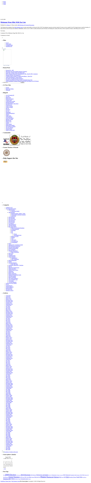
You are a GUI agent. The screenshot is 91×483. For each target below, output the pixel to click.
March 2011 (8, 365)
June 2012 (8, 347)
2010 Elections (12, 217)
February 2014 (9, 324)
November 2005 (9, 442)
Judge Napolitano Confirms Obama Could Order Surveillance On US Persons (22, 81)
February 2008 (9, 409)
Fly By (7, 284)
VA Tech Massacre (12, 282)
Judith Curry (8, 115)
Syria (12, 238)
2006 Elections (20, 25)
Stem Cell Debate (12, 277)
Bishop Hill (8, 97)
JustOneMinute (9, 116)
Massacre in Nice (14, 236)
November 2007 (9, 413)
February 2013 (9, 337)
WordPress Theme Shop (6, 481)
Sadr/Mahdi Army (17, 235)
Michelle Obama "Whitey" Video (18, 213)
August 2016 (8, 305)
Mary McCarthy (14, 264)
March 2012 (8, 350)
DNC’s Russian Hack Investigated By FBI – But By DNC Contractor (22, 73)
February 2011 (9, 366)
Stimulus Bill (7, 479)
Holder (23, 477)
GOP (21, 477)
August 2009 (8, 388)
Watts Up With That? (10, 130)
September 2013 (9, 329)
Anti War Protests (12, 225)
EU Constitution (12, 249)
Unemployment (24, 479)
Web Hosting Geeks (15, 481)
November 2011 (9, 355)
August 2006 (8, 431)
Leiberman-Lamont (15, 211)
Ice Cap (7, 110)
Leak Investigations (13, 262)
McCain (36, 477)
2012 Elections (12, 218)
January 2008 (9, 411)
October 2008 (9, 400)
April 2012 (8, 349)
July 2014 (8, 318)
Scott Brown (84, 477)
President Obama (72, 477)
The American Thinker (10, 126)
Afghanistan (39, 475)
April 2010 (8, 378)
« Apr (4, 468)
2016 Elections (12, 222)
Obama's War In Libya (13, 270)
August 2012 (8, 344)
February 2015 (9, 311)
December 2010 (9, 369)
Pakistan (13, 237)
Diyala (15, 234)
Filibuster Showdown (13, 250)
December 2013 (9, 325)
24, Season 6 (11, 223)
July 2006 (8, 432)
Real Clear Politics (10, 88)
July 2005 (8, 447)
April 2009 (8, 393)
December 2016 (9, 300)
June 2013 (8, 332)
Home (4, 1)
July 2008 (8, 403)
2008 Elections (12, 212)
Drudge (7, 87)
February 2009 (9, 395)
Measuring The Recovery (14, 267)
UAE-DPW (13, 240)
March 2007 (8, 423)
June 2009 (8, 390)
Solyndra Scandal (12, 276)
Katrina (10, 261)
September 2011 (9, 358)
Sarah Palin (13, 216)
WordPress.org (9, 46)
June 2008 (8, 405)
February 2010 (9, 381)
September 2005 (9, 444)
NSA (39, 477)
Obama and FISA (12, 268)
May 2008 (8, 406)
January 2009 (9, 396)
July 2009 (8, 389)
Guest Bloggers (9, 285)
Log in (7, 42)
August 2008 (8, 402)
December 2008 (9, 397)
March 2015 (8, 310)
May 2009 (8, 391)
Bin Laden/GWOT (13, 226)
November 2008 (9, 399)
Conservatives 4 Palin (10, 101)
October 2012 (9, 342)
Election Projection (10, 102)
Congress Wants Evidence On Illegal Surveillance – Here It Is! (19, 76)
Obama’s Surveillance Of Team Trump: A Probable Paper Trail (19, 79)
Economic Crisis (73, 475)
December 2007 (9, 412)
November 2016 (9, 301)
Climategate (54, 475)
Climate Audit (9, 100)
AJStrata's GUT (9, 207)
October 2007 (9, 414)
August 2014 (8, 317)
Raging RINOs (9, 288)
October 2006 (9, 429)
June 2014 (8, 319)
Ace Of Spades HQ (10, 95)
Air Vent (7, 96)
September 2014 (9, 316)
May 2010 (8, 377)
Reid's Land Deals (12, 273)
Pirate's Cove (8, 121)
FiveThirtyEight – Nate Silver (12, 103)
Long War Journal (9, 118)
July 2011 (8, 360)
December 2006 (9, 426)
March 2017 (8, 298)
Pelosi (63, 477)
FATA (81, 475)
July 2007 (8, 418)
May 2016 (8, 308)
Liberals (32, 477)
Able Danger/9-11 (12, 224)
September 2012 (9, 343)
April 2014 (8, 322)
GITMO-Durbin (12, 255)
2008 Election (10, 475)
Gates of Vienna (9, 106)
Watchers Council (9, 290)
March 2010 (8, 379)
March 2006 (8, 437)
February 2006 (9, 438)
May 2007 (8, 420)
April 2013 (8, 335)
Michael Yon (8, 120)
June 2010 (8, 376)
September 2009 (9, 387)
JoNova (7, 114)
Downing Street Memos (14, 247)
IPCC (26, 477)
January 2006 (9, 439)
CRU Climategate (15, 259)
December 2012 (9, 340)
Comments (9, 45)
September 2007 (9, 415)
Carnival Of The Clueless (11, 283)
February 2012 (9, 352)
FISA (83, 475)
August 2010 (8, 373)
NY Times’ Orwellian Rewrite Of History (14, 78)
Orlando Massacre (10, 286)
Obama (43, 477)
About (4, 2)
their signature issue (18, 27)
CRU (64, 475)
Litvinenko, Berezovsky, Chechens (16, 265)
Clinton (58, 475)
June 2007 (8, 419)
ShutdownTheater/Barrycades (15, 274)
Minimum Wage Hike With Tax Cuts (13, 22)
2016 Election (33, 475)
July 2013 (8, 331)
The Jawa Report (9, 127)
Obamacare (11, 271)
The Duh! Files (9, 289)
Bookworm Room (10, 98)
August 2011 (8, 359)
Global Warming (12, 256)
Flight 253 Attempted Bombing (17, 228)
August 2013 (8, 330)
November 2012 (9, 341)
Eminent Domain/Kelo (13, 248)
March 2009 (8, 394)
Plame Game (11, 272)
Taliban (13, 479)
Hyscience (8, 109)
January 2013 (9, 338)
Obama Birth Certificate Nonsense (18, 214)
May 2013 (8, 334)
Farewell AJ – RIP (10, 70)
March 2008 (8, 408)
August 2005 (8, 445)
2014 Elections (12, 220)
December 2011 (9, 354)
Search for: (5, 82)
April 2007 (8, 421)
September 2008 (9, 401)
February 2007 (9, 424)
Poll (65, 477)
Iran (12, 231)
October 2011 (9, 357)
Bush (49, 475)
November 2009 (9, 384)
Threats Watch (9, 128)
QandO (7, 122)
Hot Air (7, 108)
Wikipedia (8, 90)
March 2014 (8, 323)
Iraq (12, 232)
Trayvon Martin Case (13, 279)
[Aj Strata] (7, 64)
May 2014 (8, 320)
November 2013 (9, 326)
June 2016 (8, 307)
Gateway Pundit (9, 107)
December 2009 (9, 383)
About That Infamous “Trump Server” (14, 77)
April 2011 (8, 364)
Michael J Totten (9, 119)
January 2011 (8, 367)
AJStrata (8, 25)
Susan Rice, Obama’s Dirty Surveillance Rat (15, 72)
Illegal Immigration (13, 260)
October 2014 (9, 314)
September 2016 (9, 304)
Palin (60, 477)
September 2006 (9, 430)
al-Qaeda (45, 475)
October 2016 (9, 302)
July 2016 (8, 306)
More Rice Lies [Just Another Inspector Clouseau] (16, 71)
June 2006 (8, 433)
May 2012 (8, 348)
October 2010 (9, 371)
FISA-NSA (11, 253)
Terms (4, 4)
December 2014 (9, 312)
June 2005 (8, 448)
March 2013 (8, 336)
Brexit (10, 243)
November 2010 (9, 370)
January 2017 (9, 299)
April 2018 (8, 295)
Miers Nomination (15, 252)
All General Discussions (29, 25)
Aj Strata (4, 48)
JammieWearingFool (10, 113)
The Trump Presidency (13, 278)
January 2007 (9, 425)
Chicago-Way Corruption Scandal (16, 244)
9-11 (4, 475)
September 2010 (9, 372)
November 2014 (9, 313)
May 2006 (8, 435)
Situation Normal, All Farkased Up (13, 75)
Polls (67, 477)
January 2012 (9, 353)
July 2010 (8, 375)
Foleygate (11, 254)
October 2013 (9, 328)
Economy (78, 475)
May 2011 (8, 363)
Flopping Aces (9, 104)
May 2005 (8, 449)
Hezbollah (13, 230)
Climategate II (14, 258)
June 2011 (8, 361)
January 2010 (9, 382)
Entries (8, 44)
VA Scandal (11, 280)
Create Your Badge (6, 65)
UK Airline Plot (14, 241)
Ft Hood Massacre (15, 229)
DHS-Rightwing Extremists (14, 246)
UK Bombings (14, 242)
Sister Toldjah (9, 124)
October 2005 (9, 443)
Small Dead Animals (10, 125)
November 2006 (9, 427)
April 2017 (8, 296)
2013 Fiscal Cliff (12, 219)
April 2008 (8, 407)
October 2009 (9, 385)
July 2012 (8, 346)
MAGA (10, 266)
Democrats (67, 475)
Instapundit (8, 112)
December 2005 (9, 441)
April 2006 (8, 436)
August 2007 (8, 417)
